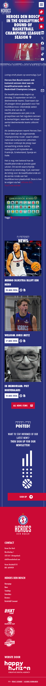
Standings (8, 590)
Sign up (23, 496)
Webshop (41, 26)
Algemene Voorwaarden (31, 681)
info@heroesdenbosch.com (12, 559)
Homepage (8, 583)
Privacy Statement (17, 681)
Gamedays (8, 594)
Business (7, 597)
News (6, 587)
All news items (20, 405)
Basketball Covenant (11, 601)
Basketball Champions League (21, 217)
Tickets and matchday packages (41, 11)
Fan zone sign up (41, 19)
